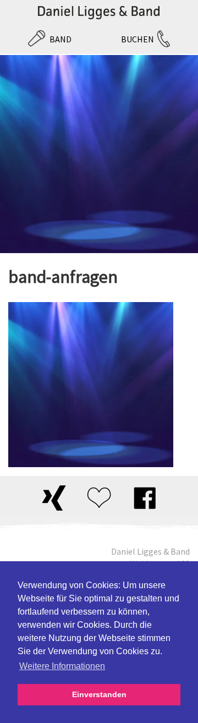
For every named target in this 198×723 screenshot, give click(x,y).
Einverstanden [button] (99, 694)
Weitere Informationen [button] (62, 666)
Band (61, 39)
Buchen (137, 39)
